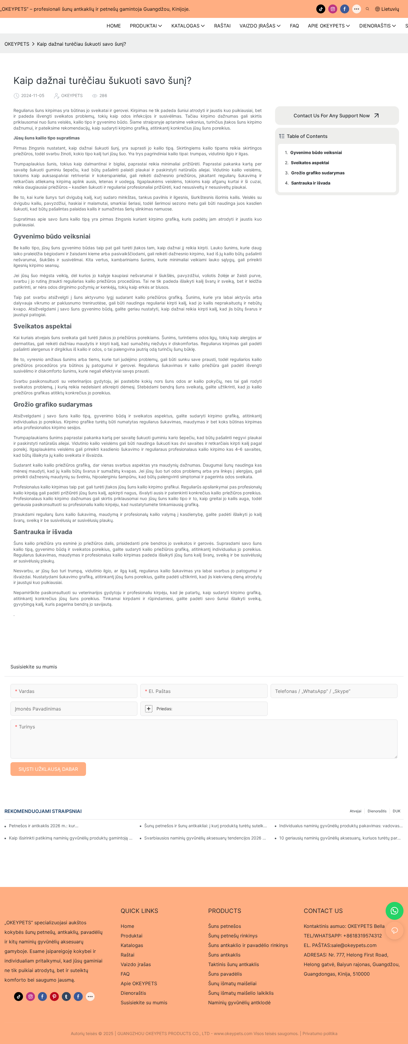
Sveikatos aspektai (310, 162)
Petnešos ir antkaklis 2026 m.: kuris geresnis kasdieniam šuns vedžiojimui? (44, 825)
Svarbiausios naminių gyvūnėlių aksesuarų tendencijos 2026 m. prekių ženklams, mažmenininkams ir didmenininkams (206, 837)
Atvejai (355, 811)
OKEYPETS (16, 44)
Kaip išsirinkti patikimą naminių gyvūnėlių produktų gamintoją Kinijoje (71, 837)
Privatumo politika (320, 1033)
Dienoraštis (377, 811)
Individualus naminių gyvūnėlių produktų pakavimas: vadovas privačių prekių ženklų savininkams (341, 825)
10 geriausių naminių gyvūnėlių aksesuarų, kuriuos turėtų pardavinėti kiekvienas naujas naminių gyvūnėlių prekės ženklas (341, 837)
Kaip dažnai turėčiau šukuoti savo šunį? (81, 44)
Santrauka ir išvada (310, 182)
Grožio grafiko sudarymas (318, 172)
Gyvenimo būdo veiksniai (316, 152)
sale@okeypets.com (354, 945)
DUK (397, 811)
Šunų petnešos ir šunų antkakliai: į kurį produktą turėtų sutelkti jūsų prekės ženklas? (206, 825)
